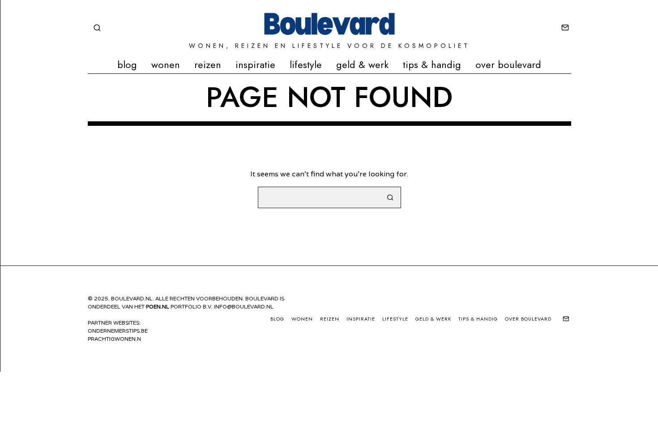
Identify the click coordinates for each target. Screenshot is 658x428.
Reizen (207, 64)
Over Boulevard (508, 64)
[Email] (565, 27)
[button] (390, 197)
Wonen (165, 64)
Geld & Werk (362, 64)
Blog (127, 64)
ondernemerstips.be (118, 330)
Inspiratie (255, 64)
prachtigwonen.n (114, 338)
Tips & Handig (432, 64)
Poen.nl (157, 306)
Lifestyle (306, 64)
